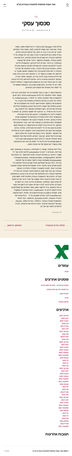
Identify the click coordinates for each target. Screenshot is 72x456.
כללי (36, 16)
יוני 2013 (65, 416)
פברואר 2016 (63, 342)
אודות (66, 271)
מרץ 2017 (65, 329)
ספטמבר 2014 (63, 381)
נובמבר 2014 (64, 376)
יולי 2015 (65, 360)
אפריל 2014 (64, 392)
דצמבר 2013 (64, 402)
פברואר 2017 (63, 331)
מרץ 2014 (65, 395)
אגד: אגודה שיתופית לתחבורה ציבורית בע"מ (36, 4)
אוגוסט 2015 (64, 358)
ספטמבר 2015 (63, 355)
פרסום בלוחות (63, 302)
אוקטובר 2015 (63, 352)
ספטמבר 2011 (63, 426)
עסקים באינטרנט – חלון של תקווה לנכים (54, 285)
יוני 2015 (65, 363)
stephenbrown (40, 30)
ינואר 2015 (64, 371)
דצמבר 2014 (64, 373)
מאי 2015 (65, 366)
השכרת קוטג (64, 293)
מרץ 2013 (65, 418)
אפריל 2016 (64, 337)
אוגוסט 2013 (64, 410)
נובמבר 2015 (64, 350)
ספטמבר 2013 (63, 408)
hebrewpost (55, 212)
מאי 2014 (65, 389)
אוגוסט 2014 (64, 384)
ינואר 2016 (64, 344)
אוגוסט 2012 (64, 421)
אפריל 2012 (64, 424)
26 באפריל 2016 (26, 30)
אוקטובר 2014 (63, 379)
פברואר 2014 (63, 397)
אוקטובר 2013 (63, 405)
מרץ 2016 (65, 339)
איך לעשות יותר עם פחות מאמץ (57, 289)
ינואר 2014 (64, 400)
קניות (66, 298)
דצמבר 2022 (64, 321)
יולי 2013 (65, 413)
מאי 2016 (65, 334)
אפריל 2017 (64, 326)
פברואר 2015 (63, 368)
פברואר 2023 (63, 316)
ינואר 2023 (64, 318)
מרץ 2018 (65, 323)
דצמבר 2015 (64, 347)
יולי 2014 (65, 387)
